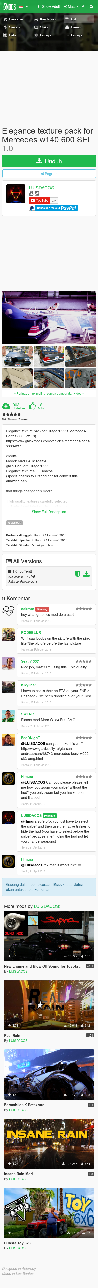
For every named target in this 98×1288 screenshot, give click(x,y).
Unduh (52, 160)
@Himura (29, 821)
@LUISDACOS (33, 743)
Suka (41, 408)
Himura (27, 776)
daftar (79, 884)
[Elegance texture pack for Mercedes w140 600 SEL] (49, 317)
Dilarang (42, 609)
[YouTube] (31, 193)
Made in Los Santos (18, 1273)
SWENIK (28, 713)
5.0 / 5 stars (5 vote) (15, 419)
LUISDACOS (41, 187)
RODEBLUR (31, 632)
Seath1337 (30, 661)
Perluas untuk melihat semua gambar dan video (49, 393)
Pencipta (49, 816)
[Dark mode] (83, 6)
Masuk (59, 884)
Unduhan (19, 408)
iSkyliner (28, 684)
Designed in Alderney (19, 1268)
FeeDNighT (30, 737)
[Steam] (37, 193)
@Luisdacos (32, 864)
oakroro (27, 608)
